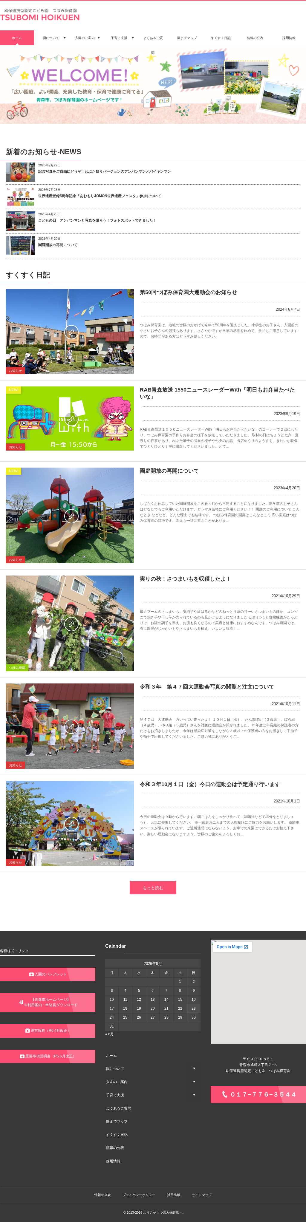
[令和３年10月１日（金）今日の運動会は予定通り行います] (70, 823)
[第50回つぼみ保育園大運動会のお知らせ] (70, 331)
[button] (47, 974)
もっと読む (153, 887)
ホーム (111, 1056)
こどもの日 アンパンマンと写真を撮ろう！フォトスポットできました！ (97, 220)
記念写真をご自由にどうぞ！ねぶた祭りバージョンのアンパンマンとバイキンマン (104, 171)
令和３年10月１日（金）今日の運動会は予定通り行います (210, 784)
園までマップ (117, 1121)
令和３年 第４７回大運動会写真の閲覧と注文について (207, 687)
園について (115, 1069)
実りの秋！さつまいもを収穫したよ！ (185, 579)
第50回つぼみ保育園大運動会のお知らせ (188, 292)
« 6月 (109, 1034)
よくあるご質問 (118, 1108)
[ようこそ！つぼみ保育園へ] (40, 19)
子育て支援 (115, 1095)
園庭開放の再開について (58, 245)
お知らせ (15, 370)
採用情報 (113, 1161)
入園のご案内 (117, 1082)
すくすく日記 (117, 1135)
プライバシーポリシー (139, 1195)
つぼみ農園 (17, 667)
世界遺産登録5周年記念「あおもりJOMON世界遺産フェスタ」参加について (99, 196)
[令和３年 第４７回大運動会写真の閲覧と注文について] (70, 725)
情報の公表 (115, 1148)
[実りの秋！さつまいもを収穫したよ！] (70, 623)
